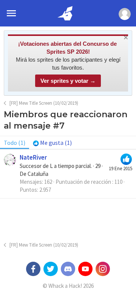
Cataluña (38, 173)
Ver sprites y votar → (68, 81)
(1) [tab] (14, 142)
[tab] (52, 142)
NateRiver (33, 157)
